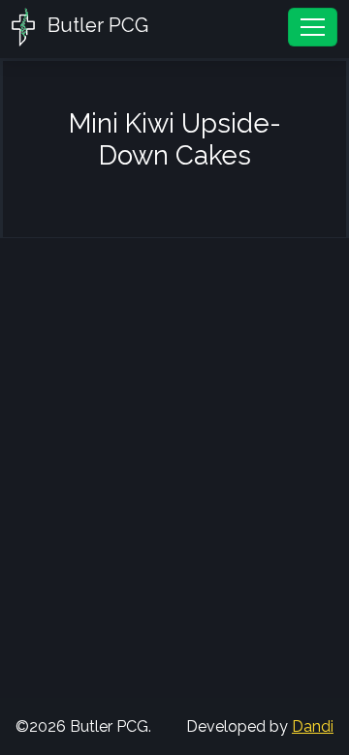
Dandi (312, 726)
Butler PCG (95, 25)
